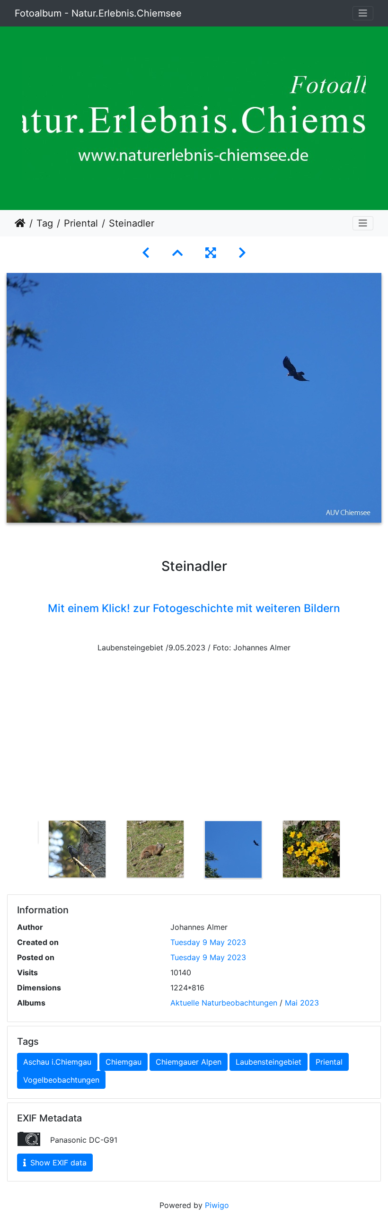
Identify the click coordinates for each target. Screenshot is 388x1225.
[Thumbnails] (177, 252)
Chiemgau (123, 1062)
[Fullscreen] (210, 252)
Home (20, 223)
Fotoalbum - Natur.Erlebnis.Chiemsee (98, 13)
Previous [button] (30, 851)
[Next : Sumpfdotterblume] (242, 252)
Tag (44, 223)
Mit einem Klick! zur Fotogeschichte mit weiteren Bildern (194, 608)
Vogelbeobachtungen (61, 1080)
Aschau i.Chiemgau (57, 1062)
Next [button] (357, 851)
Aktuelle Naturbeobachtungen (223, 1002)
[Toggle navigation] (363, 13)
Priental (81, 223)
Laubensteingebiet (268, 1062)
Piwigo (217, 1205)
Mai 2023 (302, 1002)
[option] (77, 849)
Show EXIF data (57, 1162)
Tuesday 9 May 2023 (208, 942)
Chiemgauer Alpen (188, 1062)
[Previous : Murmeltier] (146, 252)
